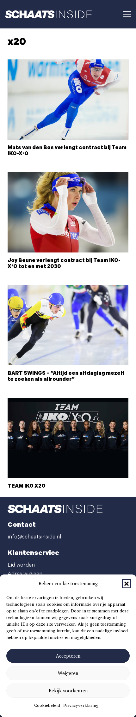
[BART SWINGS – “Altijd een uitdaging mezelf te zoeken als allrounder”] (68, 325)
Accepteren (68, 656)
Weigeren (68, 673)
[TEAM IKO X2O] (68, 438)
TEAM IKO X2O (27, 486)
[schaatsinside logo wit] (48, 14)
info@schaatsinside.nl (34, 537)
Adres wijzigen (25, 574)
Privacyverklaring (81, 705)
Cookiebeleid (47, 705)
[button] (126, 583)
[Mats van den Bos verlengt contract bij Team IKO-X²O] (68, 99)
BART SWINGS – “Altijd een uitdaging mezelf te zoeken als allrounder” (66, 376)
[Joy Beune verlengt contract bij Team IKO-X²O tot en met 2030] (68, 212)
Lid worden (21, 565)
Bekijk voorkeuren (68, 691)
